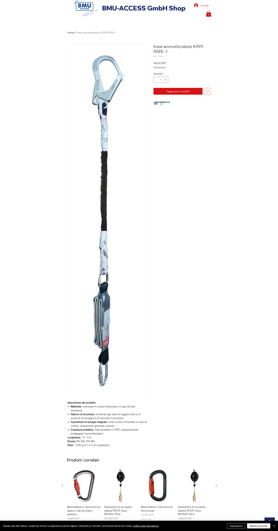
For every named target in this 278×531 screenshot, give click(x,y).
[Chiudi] (274, 525)
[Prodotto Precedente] (62, 486)
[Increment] (166, 80)
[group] (139, 497)
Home (70, 32)
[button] (208, 13)
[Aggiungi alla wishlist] (207, 91)
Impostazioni (236, 525)
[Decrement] (156, 80)
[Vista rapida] (84, 486)
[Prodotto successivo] (216, 486)
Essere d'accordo (259, 525)
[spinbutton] (161, 80)
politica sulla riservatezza (146, 525)
